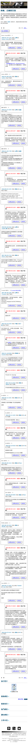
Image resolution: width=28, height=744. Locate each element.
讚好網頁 (4, 715)
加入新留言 (5, 31)
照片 (6, 7)
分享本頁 (4, 720)
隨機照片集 (14, 691)
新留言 (19, 47)
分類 (13, 7)
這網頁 (9, 342)
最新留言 (4, 704)
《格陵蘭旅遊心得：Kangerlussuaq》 (15, 63)
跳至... (25, 28)
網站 (2, 7)
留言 (9, 7)
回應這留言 (11, 47)
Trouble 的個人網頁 (16, 290)
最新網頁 (4, 696)
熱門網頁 (4, 709)
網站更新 (22, 699)
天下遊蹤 (17, 7)
